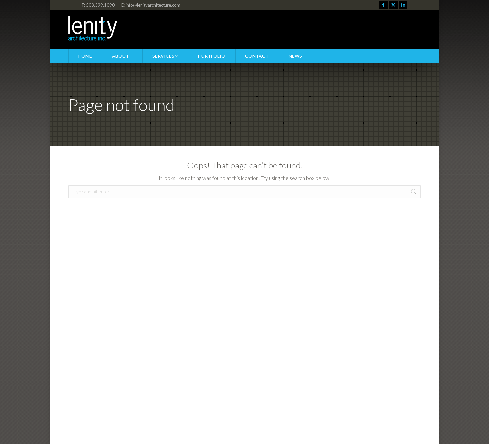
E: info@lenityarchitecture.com (150, 5)
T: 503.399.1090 (98, 5)
